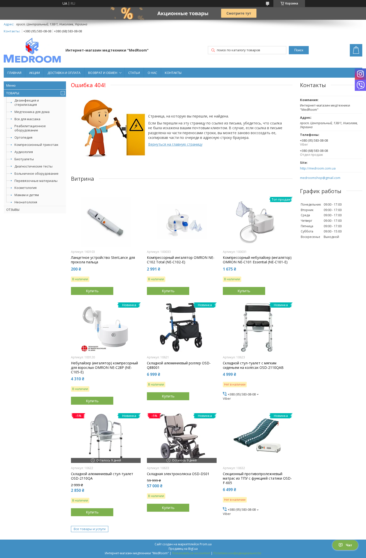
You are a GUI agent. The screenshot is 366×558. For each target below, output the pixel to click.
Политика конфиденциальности (237, 553)
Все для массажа (27, 119)
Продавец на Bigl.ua (183, 549)
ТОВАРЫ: (13, 93)
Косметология (25, 187)
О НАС (152, 72)
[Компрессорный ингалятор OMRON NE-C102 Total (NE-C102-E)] (182, 222)
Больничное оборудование (36, 173)
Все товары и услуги (90, 529)
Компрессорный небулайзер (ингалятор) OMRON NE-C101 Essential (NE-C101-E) (257, 259)
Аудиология (23, 152)
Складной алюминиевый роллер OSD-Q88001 (179, 365)
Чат (349, 545)
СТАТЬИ (134, 72)
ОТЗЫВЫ (12, 209)
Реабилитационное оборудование (30, 128)
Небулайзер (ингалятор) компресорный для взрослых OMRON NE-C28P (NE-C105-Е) (104, 367)
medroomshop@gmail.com (320, 178)
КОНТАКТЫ (173, 72)
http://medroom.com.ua (318, 168)
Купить (92, 290)
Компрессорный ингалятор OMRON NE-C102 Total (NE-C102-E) (180, 259)
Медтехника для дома (32, 112)
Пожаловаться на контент (191, 553)
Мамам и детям (26, 195)
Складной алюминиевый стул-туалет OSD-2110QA (102, 476)
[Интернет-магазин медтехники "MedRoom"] (32, 51)
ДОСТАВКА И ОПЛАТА (64, 72)
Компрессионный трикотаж (36, 144)
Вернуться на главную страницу (175, 144)
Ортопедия (23, 137)
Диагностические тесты (33, 166)
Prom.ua (206, 544)
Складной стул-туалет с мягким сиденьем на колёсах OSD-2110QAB (253, 365)
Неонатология (25, 202)
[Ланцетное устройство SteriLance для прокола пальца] (106, 222)
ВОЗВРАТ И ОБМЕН (102, 72)
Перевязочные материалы (36, 180)
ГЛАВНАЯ (14, 72)
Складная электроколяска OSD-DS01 (178, 474)
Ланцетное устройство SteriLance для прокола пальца (103, 259)
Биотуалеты (24, 159)
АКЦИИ (34, 72)
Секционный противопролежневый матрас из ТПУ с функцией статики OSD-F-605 (257, 478)
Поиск (298, 50)
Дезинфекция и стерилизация (26, 102)
